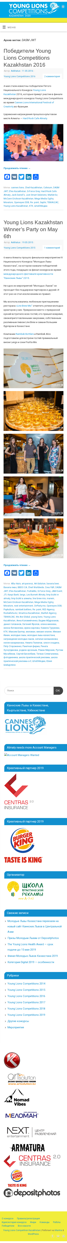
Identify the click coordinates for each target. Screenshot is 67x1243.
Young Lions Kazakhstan (16, 206)
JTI (5, 594)
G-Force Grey (33, 191)
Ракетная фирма (31, 646)
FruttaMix (31, 591)
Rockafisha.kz (11, 613)
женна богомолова (13, 628)
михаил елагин (44, 631)
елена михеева (48, 624)
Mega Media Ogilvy (43, 198)
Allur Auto (16, 583)
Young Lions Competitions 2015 (19, 248)
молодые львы (18, 635)
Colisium (47, 187)
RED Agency (48, 609)
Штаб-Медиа (40, 206)
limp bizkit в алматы (21, 598)
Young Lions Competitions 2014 (26, 983)
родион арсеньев (28, 650)
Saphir (43, 202)
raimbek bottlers (23, 609)
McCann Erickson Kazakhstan (18, 198)
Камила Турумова (50, 628)
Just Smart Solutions (36, 195)
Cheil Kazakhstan (33, 187)
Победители (8, 1226)
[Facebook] (52, 7)
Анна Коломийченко (27, 620)
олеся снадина (51, 643)
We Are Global (23, 617)
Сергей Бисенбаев (25, 654)
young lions (37, 617)
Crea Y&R (49, 587)
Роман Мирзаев (46, 650)
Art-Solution (40, 583)
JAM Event (56, 591)
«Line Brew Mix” (24, 305)
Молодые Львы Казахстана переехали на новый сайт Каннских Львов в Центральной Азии (35, 926)
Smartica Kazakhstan (29, 613)
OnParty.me (40, 606)
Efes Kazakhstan (17, 191)
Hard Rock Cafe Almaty (35, 118)
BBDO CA (22, 587)
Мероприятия (16, 1027)
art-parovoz (27, 583)
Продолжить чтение (17, 168)
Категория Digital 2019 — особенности (31, 962)
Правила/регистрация (28, 1218)
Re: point (34, 202)
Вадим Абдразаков (49, 620)
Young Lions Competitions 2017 (26, 1002)
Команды (44, 1222)
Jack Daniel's (18, 195)
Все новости (24, 1226)
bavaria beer (53, 583)
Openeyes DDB (21, 202)
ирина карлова (32, 628)
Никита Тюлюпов (33, 643)
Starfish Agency (48, 613)
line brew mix (39, 598)
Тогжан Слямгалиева (47, 654)
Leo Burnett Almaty (35, 594)
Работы (57, 1222)
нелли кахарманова (14, 643)
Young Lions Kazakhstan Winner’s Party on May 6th (33, 229)
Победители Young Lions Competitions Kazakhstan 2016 (27, 58)
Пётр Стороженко (12, 646)
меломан (30, 631)
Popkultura (9, 609)
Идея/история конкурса (14, 1222)
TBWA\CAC (52, 202)
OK (57, 690)
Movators (8, 202)
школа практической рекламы (34, 657)
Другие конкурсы (18, 1021)
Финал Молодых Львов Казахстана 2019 (33, 956)
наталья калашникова (46, 639)
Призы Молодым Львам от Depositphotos (33, 938)
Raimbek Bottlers (25, 333)
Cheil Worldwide (36, 587)
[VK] (57, 7)
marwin (50, 598)
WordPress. (33, 1234)
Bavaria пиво (10, 587)
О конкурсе (7, 1218)
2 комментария (52, 76)
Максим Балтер (17, 631)
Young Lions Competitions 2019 (26, 1014)
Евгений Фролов (31, 624)
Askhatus (15, 71)
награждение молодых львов (19, 639)
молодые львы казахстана (41, 635)
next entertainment (23, 606)
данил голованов (12, 624)
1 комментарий (52, 248)
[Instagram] (62, 7)
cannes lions (17, 187)
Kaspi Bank (13, 594)
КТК (31, 206)
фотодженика (11, 657)
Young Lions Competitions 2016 (19, 76)
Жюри (33, 1222)
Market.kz (53, 195)
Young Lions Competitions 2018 (26, 1008)
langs (22, 594)
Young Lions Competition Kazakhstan (21, 1230)
